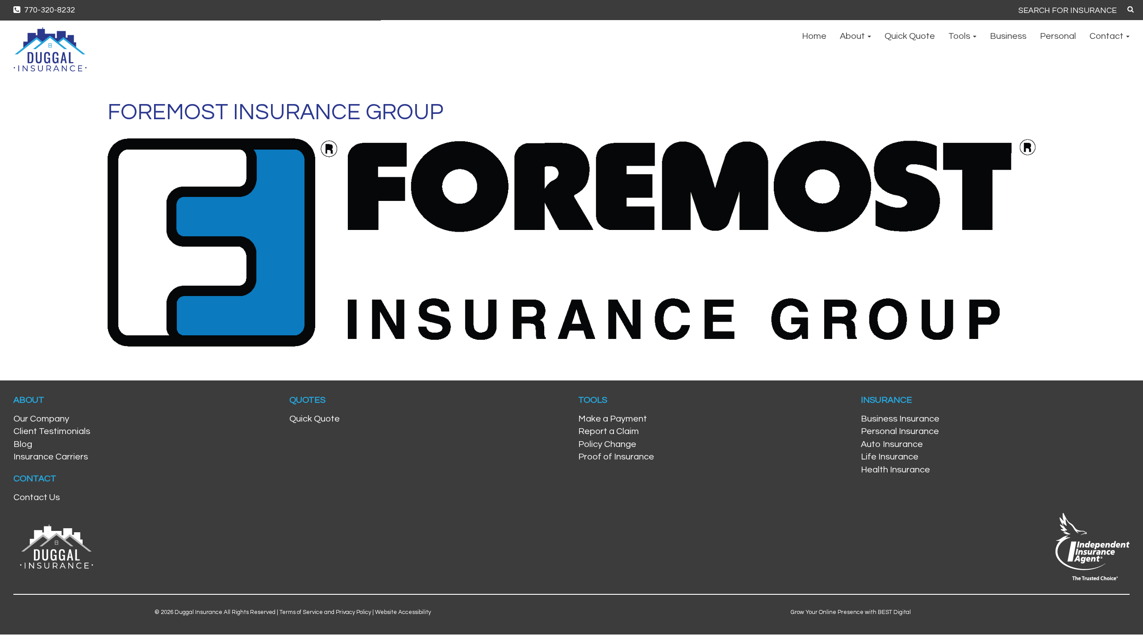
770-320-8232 (48, 10)
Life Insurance (889, 456)
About (853, 36)
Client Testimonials (51, 431)
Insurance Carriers (50, 456)
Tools (960, 36)
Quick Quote (909, 36)
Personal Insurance (900, 431)
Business (1008, 36)
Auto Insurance (892, 444)
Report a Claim (608, 431)
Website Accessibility (403, 612)
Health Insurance (895, 469)
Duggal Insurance (198, 612)
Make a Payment (612, 418)
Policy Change (607, 444)
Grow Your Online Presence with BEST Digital (851, 612)
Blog (22, 444)
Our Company (41, 418)
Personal (1058, 36)
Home (814, 36)
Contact (1107, 36)
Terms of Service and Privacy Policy (325, 612)
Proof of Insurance (616, 456)
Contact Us (36, 497)
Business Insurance (900, 418)
